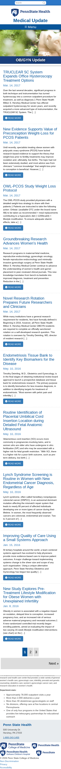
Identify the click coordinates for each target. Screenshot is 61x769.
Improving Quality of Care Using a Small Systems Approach (29, 538)
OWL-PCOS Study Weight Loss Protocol (29, 188)
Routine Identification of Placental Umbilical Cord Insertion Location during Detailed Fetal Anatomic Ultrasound (23, 420)
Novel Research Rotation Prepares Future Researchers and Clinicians (27, 302)
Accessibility (6, 767)
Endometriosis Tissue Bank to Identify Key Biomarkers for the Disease (28, 359)
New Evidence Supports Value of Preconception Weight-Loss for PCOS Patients (30, 133)
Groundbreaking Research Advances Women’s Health (25, 241)
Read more (14, 118)
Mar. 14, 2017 (11, 85)
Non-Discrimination (9, 761)
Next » (54, 663)
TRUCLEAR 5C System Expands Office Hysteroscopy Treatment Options (27, 76)
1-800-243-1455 (11, 737)
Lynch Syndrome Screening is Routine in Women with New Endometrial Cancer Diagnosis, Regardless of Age (28, 480)
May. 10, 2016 (12, 368)
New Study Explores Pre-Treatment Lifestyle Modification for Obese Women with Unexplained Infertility (29, 595)
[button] (44, 3)
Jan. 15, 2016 (11, 545)
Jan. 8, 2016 (11, 606)
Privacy (3, 764)
